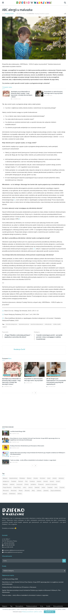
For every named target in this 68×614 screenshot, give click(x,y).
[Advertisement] (34, 409)
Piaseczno (40, 484)
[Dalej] (35, 393)
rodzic (24, 487)
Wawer (20, 490)
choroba (36, 478)
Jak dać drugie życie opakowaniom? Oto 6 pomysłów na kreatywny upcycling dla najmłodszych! (56, 381)
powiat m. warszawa (51, 484)
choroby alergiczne (11, 324)
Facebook (13, 481)
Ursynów (62, 487)
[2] (19, 219)
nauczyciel (19, 484)
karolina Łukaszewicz (37, 324)
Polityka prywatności (31, 606)
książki (58, 481)
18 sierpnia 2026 (15, 448)
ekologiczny (6, 481)
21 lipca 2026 (14, 462)
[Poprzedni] (32, 393)
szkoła (43, 487)
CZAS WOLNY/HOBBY (54, 375)
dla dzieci (42, 478)
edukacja (61, 478)
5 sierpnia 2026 (14, 456)
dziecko (54, 478)
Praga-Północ (17, 487)
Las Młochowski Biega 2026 (17, 431)
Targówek (49, 487)
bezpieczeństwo (13, 478)
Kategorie (4, 606)
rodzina (30, 487)
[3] (34, 249)
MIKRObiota (48, 324)
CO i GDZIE (7, 375)
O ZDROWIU (30, 14)
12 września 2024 (16, 99)
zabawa (39, 490)
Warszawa (6, 490)
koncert (52, 481)
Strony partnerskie (58, 606)
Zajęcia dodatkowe (55, 490)
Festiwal (20, 481)
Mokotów (5, 484)
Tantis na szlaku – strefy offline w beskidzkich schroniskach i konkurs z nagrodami (33, 460)
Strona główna (19, 606)
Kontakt (48, 606)
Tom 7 (4, 327)
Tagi (11, 606)
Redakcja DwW (9, 14)
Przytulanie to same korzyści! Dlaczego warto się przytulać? (53, 92)
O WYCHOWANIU (30, 375)
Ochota (26, 484)
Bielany (29, 478)
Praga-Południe (7, 487)
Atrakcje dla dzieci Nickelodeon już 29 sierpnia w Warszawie (27, 446)
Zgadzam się (49, 612)
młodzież (12, 484)
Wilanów (27, 490)
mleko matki (56, 324)
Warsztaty (13, 490)
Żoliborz (20, 493)
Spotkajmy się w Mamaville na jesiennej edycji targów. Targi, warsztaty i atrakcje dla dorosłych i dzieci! (21, 94)
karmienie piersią (24, 324)
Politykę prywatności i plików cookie (32, 612)
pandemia (33, 484)
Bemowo (5, 478)
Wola (33, 490)
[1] (14, 200)
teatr (56, 487)
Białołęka (22, 478)
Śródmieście (12, 493)
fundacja (32, 481)
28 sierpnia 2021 (20, 14)
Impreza (39, 481)
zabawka (46, 490)
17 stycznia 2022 (51, 386)
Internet (45, 481)
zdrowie (5, 493)
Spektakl (37, 487)
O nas (41, 606)
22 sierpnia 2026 (15, 433)
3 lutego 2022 (48, 95)
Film (26, 481)
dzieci (48, 478)
